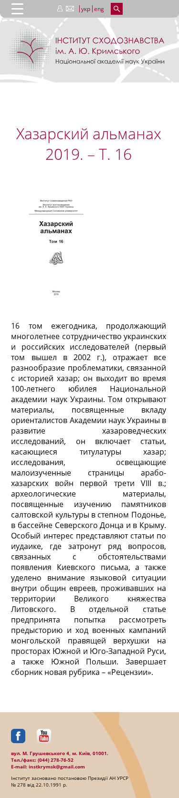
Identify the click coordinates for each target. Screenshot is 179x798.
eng (99, 8)
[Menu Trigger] (17, 8)
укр (85, 8)
